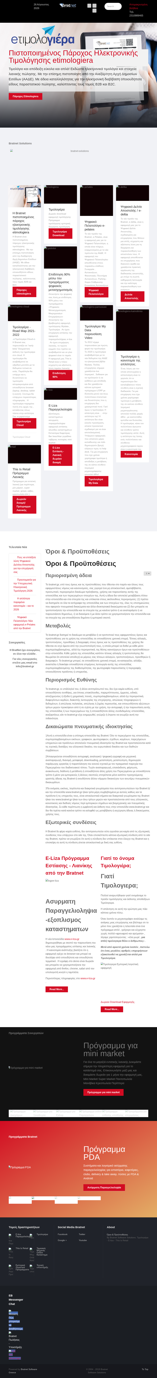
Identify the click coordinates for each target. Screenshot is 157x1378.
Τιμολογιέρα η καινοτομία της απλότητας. (130, 360)
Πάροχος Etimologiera (25, 96)
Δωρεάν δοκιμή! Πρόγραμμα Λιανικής (24, 504)
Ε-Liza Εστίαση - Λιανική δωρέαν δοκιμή (58, 455)
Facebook (62, 1234)
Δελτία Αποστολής (131, 296)
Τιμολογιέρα (57, 209)
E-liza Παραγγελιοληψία (24, 1235)
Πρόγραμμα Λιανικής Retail (103, 1179)
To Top (144, 1369)
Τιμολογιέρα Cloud (24, 423)
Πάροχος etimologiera (24, 292)
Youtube (83, 1240)
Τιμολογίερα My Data (96, 481)
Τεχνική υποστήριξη (42, 1266)
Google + (62, 1240)
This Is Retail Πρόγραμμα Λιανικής (21, 473)
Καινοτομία (131, 454)
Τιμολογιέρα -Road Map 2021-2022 (24, 330)
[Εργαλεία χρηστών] (147, 573)
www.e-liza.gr (72, 939)
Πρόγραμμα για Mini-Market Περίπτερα (109, 1084)
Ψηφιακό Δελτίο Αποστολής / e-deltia (131, 210)
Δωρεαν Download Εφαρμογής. (118, 1002)
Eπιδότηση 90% (59, 375)
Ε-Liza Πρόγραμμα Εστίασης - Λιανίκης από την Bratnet (69, 865)
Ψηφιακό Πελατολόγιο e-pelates (95, 225)
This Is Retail (22, 1248)
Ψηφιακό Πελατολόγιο (96, 292)
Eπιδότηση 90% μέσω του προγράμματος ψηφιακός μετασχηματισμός (61, 282)
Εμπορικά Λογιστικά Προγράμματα (22, 1267)
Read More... (57, 989)
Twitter (82, 1234)
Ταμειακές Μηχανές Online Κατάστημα (42, 1251)
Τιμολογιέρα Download (60, 233)
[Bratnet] (67, 5)
